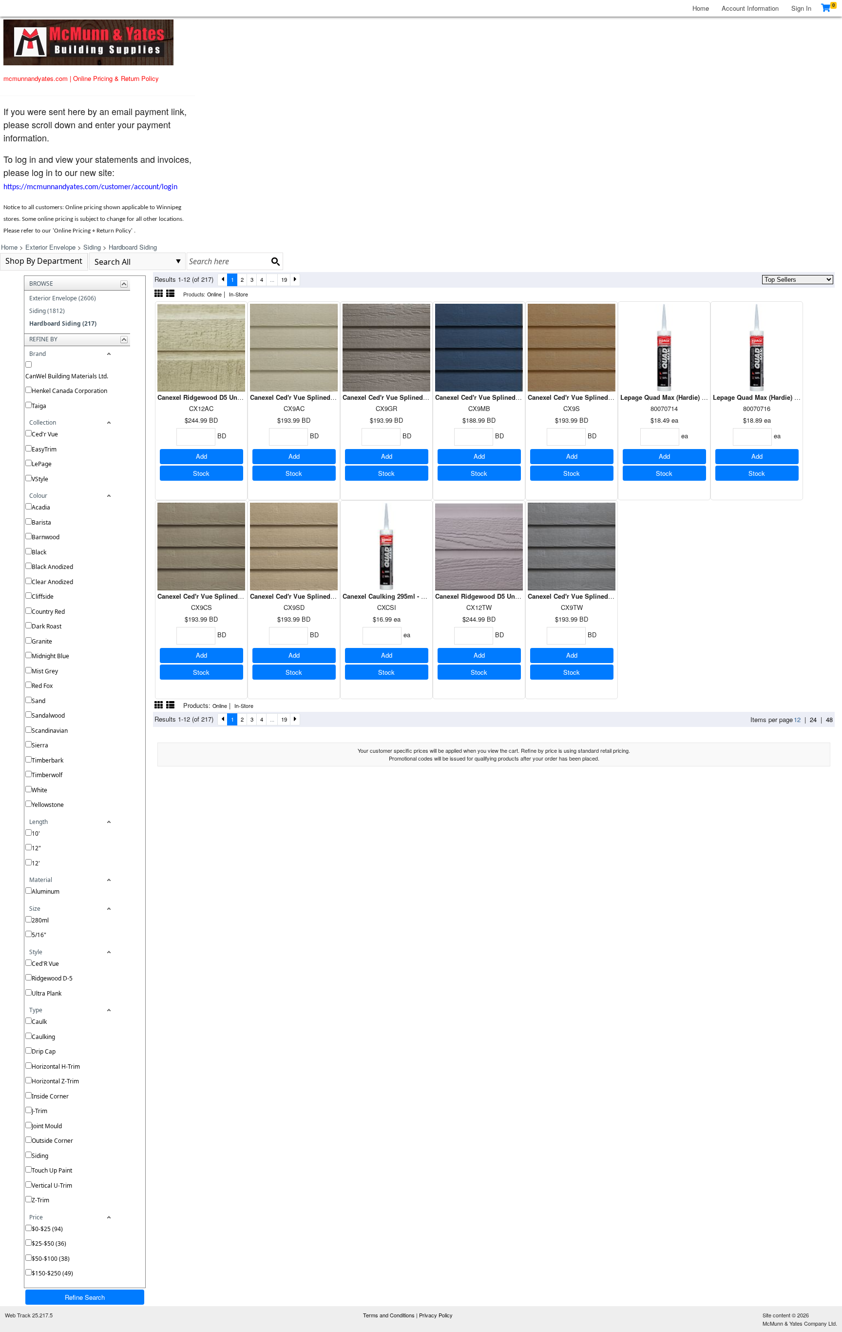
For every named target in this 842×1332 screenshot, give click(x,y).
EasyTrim (44, 449)
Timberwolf (47, 775)
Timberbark (47, 760)
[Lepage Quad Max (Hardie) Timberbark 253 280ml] (757, 346)
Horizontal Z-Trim (55, 1081)
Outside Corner (52, 1140)
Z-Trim (40, 1200)
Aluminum (45, 891)
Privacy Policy (436, 1315)
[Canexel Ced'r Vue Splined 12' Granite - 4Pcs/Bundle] (386, 346)
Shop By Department (43, 260)
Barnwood (45, 537)
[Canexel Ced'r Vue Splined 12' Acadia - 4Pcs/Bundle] (294, 346)
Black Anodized (52, 567)
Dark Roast (46, 626)
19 (284, 279)
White (39, 790)
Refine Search (85, 1297)
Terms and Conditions (389, 1315)
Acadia (41, 507)
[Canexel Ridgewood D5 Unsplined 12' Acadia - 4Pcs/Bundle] (201, 346)
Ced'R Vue (45, 964)
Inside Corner (50, 1096)
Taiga (39, 406)
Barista (41, 522)
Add (201, 456)
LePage (42, 464)
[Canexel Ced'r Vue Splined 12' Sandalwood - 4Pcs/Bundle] (294, 545)
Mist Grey (45, 671)
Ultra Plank (46, 993)
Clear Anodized (52, 582)
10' (36, 833)
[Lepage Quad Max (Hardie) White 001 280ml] (664, 346)
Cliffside (43, 596)
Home (700, 8)
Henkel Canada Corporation (69, 391)
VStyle (40, 479)
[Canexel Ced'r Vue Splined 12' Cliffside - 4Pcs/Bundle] (201, 545)
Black (39, 552)
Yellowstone (48, 805)
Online (214, 294)
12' (36, 863)
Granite (42, 641)
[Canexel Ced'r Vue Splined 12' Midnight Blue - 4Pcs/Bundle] (479, 346)
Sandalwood (48, 715)
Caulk (39, 1022)
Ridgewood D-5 (52, 978)
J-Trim (39, 1111)
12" (36, 848)
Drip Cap (44, 1051)
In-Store (238, 294)
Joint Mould (47, 1126)
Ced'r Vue (45, 434)
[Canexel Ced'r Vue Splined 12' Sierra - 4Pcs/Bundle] (571, 346)
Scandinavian (50, 730)
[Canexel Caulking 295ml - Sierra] (386, 545)
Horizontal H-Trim (56, 1066)
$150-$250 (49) (52, 1273)
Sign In (801, 8)
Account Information (750, 8)
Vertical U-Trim (52, 1185)
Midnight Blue (50, 656)
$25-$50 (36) (49, 1243)
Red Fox (42, 686)
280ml (40, 920)
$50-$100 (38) (51, 1258)
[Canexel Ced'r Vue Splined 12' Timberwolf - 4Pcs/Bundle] (571, 545)
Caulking (43, 1037)
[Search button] (275, 261)
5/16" (39, 935)
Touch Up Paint (52, 1170)
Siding (40, 1156)
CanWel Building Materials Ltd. (66, 376)
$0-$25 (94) (47, 1229)
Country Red (48, 611)
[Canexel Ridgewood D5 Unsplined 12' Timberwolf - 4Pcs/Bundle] (479, 545)
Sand (38, 701)
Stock (201, 473)
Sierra (40, 745)
